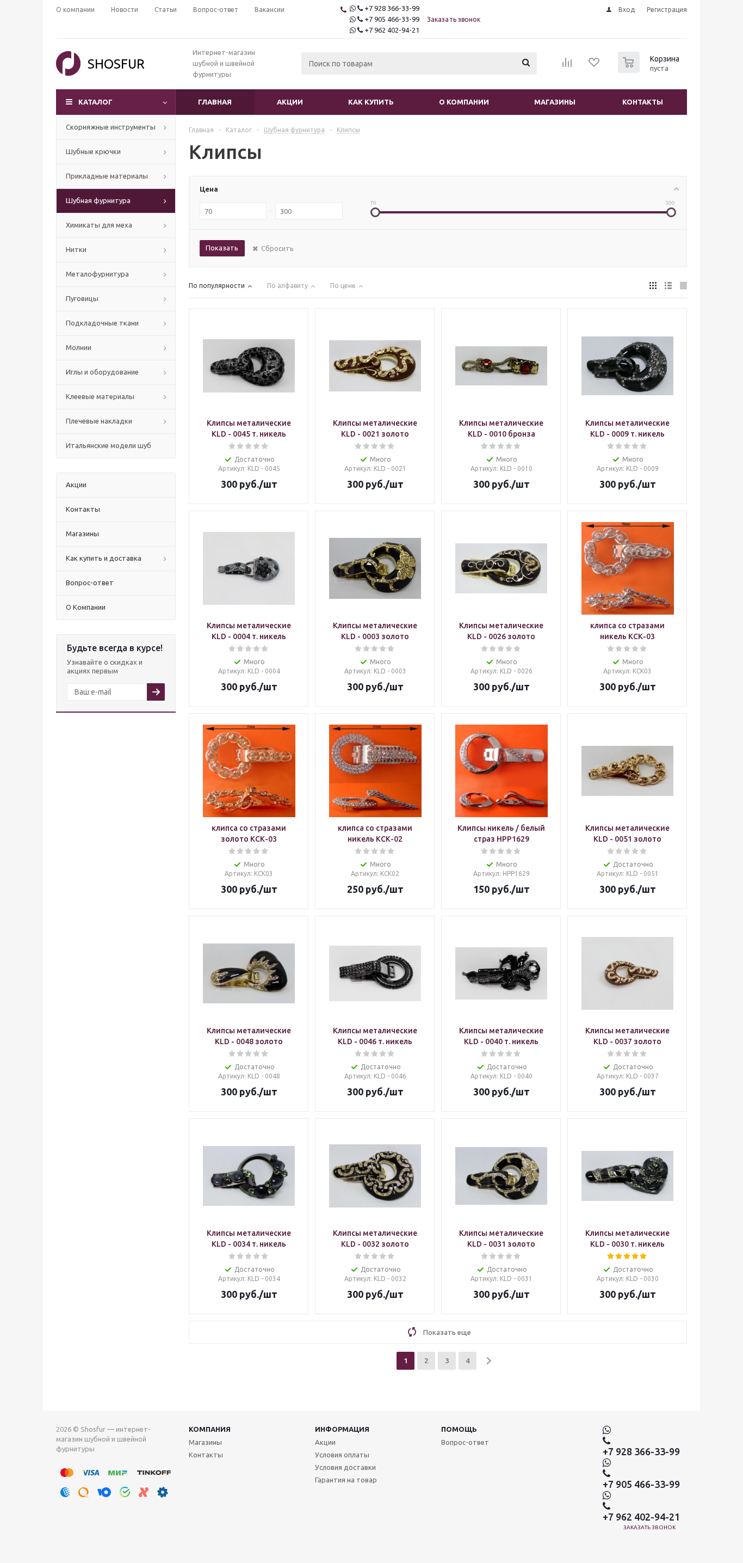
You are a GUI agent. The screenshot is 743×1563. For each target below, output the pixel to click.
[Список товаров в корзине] (650, 70)
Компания (210, 1429)
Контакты (642, 102)
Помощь (459, 1429)
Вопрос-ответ (465, 1442)
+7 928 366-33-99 (391, 8)
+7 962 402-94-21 (391, 30)
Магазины (554, 102)
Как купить (371, 102)
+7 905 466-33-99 (391, 19)
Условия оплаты (342, 1454)
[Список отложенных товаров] (594, 66)
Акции (290, 102)
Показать (222, 248)
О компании (464, 102)
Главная (215, 102)
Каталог (95, 102)
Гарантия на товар (346, 1480)
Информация (342, 1429)
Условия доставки (345, 1467)
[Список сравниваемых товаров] (567, 66)
